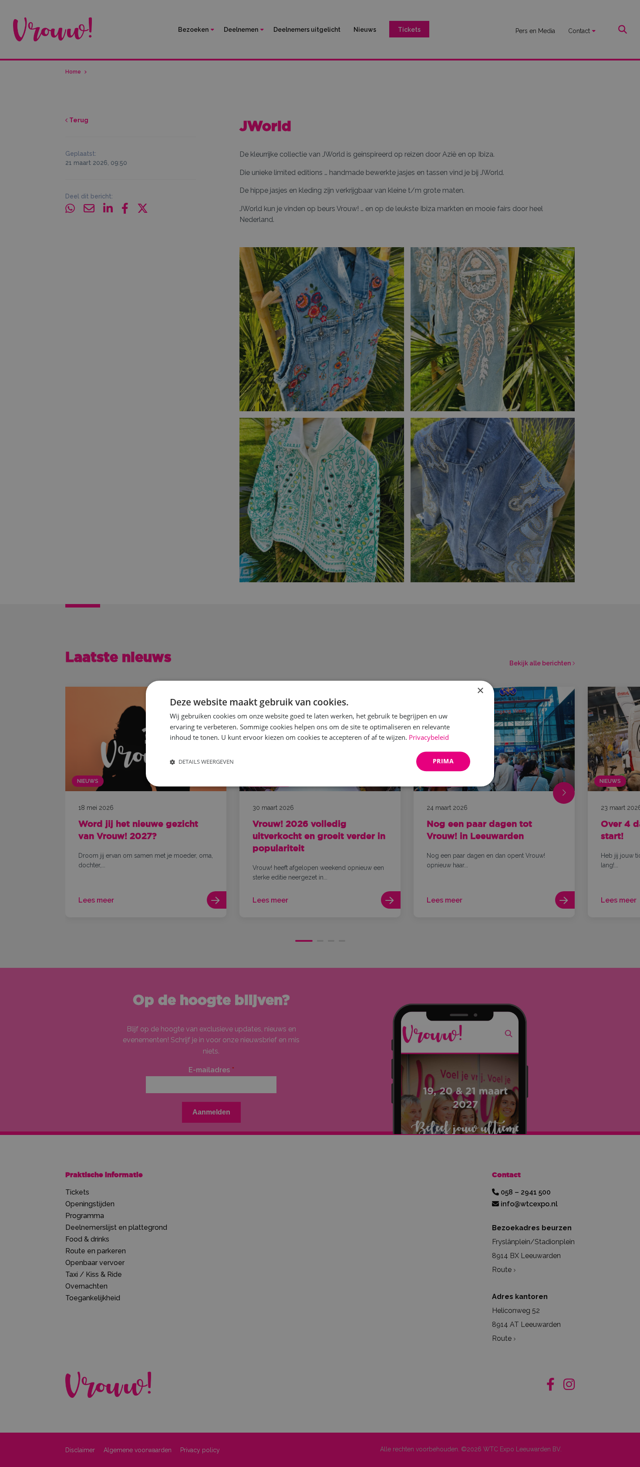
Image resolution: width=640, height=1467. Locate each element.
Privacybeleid (429, 737)
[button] (202, 761)
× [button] (480, 691)
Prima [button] (443, 761)
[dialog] (320, 733)
